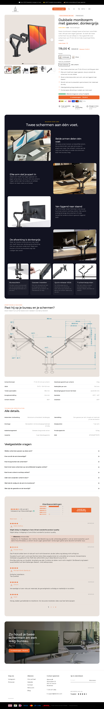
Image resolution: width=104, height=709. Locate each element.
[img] (14, 523)
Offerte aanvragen (59, 9)
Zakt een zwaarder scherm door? (17, 478)
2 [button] (51, 607)
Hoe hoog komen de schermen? (16, 462)
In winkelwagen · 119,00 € (19, 650)
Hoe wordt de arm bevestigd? (15, 456)
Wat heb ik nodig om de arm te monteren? (20, 483)
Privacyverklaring (73, 705)
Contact (30, 685)
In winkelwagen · (79, 97)
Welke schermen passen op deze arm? (18, 451)
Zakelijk (30, 682)
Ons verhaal (31, 679)
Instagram (11, 679)
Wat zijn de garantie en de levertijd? (17, 488)
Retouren (30, 688)
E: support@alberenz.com (54, 694)
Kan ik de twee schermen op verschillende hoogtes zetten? (26, 467)
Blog (29, 690)
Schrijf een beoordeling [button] (81, 510)
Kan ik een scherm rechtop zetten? (17, 472)
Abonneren (92, 680)
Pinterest (11, 682)
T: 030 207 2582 (51, 689)
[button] (69, 9)
